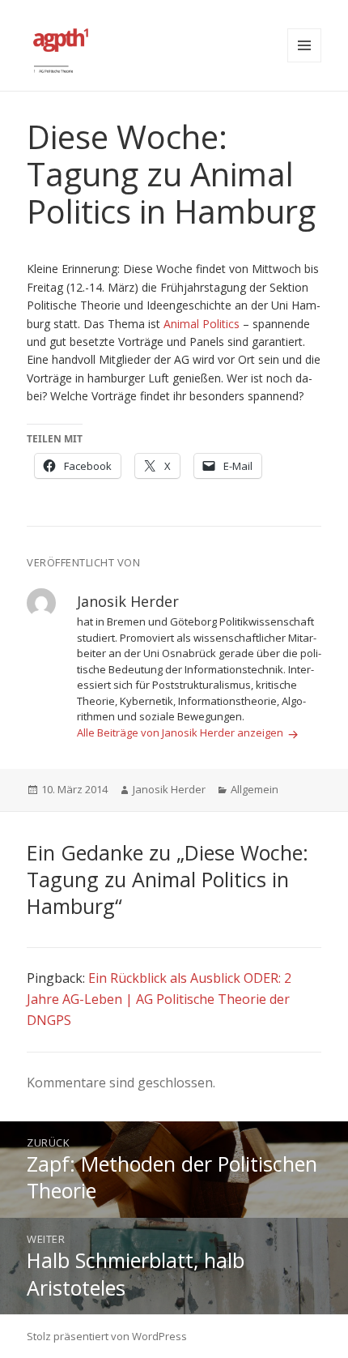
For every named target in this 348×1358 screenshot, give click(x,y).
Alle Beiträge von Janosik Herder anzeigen (181, 732)
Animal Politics (201, 323)
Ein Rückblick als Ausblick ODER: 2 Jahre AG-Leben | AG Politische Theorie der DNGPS (159, 998)
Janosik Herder (169, 789)
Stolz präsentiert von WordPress (107, 1336)
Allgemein (254, 789)
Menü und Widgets (304, 45)
